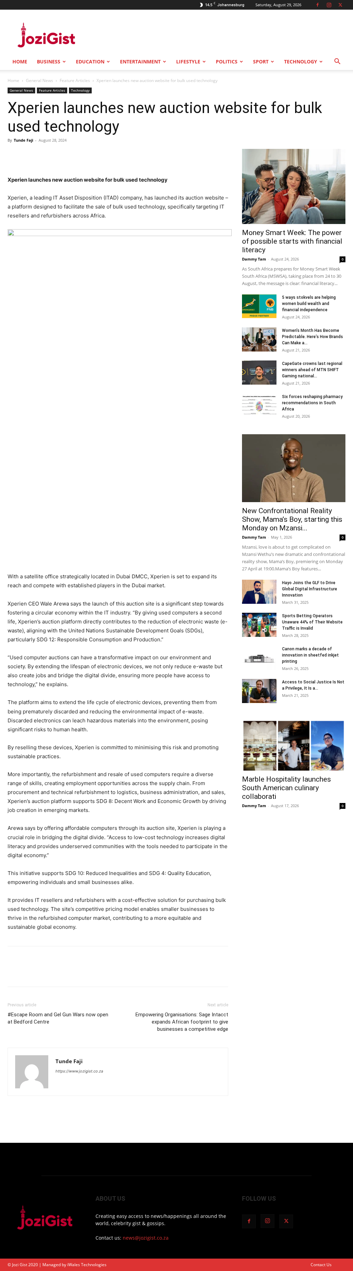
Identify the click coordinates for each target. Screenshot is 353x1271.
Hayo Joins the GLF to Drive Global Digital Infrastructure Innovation (309, 589)
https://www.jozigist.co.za (79, 1071)
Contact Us (321, 1265)
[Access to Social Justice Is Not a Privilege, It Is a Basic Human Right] (259, 691)
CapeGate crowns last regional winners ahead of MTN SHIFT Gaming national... (312, 369)
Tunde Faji (23, 140)
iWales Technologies (87, 1265)
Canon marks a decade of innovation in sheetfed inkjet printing (310, 655)
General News (39, 80)
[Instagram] (329, 5)
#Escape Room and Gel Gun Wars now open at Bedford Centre (58, 1018)
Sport (261, 61)
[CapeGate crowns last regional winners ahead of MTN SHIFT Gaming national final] (259, 372)
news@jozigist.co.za (146, 1237)
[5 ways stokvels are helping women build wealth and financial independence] (259, 306)
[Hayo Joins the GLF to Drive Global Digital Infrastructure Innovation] (259, 592)
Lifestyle (188, 61)
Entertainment (140, 61)
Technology (300, 61)
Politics (227, 61)
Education (90, 61)
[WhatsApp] (62, 156)
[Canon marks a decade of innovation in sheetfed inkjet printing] (259, 658)
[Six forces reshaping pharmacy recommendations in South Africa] (259, 406)
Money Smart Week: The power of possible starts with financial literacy (292, 241)
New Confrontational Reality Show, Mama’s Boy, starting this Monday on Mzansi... (292, 519)
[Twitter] (340, 5)
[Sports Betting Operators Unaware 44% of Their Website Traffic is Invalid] (259, 625)
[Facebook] (317, 5)
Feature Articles (75, 80)
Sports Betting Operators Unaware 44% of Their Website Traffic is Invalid (312, 622)
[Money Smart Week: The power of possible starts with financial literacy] (293, 186)
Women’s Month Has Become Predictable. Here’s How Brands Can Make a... (312, 336)
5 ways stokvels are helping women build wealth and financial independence (309, 303)
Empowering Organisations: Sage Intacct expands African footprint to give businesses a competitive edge (181, 1021)
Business (48, 61)
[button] (337, 62)
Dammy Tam (254, 259)
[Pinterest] (46, 156)
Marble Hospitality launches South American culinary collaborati (286, 788)
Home (19, 61)
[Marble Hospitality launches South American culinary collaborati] (293, 745)
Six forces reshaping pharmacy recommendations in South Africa (312, 402)
